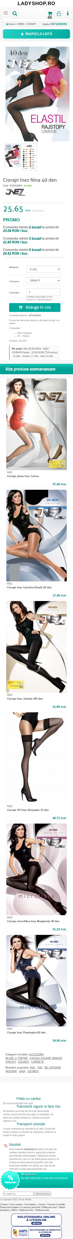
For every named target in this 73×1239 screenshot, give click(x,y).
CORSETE (37, 1062)
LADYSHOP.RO (36, 3)
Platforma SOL (26, 1210)
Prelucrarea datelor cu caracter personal (20, 1207)
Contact (4, 1204)
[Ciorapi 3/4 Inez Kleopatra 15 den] (36, 758)
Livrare (42, 1204)
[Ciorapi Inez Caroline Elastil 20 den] (36, 535)
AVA (32, 1067)
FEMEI (20, 24)
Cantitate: (14, 292)
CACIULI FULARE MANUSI (46, 1058)
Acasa (11, 24)
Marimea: (14, 267)
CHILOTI (10, 1062)
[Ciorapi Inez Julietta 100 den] (36, 647)
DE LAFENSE (52, 1067)
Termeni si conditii (56, 1204)
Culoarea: (14, 281)
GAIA (22, 1071)
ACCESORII (36, 1054)
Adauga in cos (38, 307)
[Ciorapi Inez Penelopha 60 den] (36, 980)
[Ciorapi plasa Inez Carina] (36, 424)
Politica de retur (50, 1207)
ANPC (14, 1210)
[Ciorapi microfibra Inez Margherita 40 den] (36, 869)
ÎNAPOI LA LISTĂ (39, 34)
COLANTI (23, 1062)
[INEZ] (15, 191)
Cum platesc (30, 1204)
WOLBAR (11, 1071)
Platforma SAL (42, 1210)
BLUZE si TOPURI (16, 1058)
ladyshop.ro (30, 1149)
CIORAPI (30, 24)
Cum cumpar (16, 1204)
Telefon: (54, 24)
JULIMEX (33, 1071)
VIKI (39, 1067)
